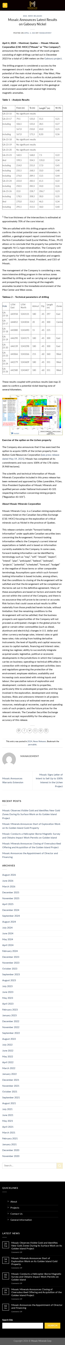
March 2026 (8, 886)
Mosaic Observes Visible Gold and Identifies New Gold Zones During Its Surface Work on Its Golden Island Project (31, 814)
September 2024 (11, 916)
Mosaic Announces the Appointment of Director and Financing (30, 855)
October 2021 (9, 1091)
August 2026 (9, 875)
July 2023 (7, 986)
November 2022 (10, 1027)
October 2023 (9, 969)
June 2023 (7, 992)
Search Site (7, 1320)
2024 (25, 16)
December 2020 (10, 1150)
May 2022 (7, 1056)
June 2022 (7, 1050)
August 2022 (9, 1039)
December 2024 (10, 910)
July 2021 (7, 1109)
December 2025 (10, 892)
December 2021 (10, 1080)
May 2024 (7, 939)
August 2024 (9, 922)
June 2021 (7, 1115)
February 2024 (10, 951)
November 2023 (10, 963)
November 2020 (10, 1156)
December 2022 (10, 1021)
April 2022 (7, 1062)
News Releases (35, 16)
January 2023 (9, 1015)
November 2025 (10, 898)
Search (52, 1326)
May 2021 (7, 1121)
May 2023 (7, 998)
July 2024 (7, 928)
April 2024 (7, 945)
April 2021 (7, 1127)
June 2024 (7, 933)
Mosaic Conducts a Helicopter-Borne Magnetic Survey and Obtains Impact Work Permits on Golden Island (31, 836)
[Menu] (5, 5)
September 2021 (11, 1097)
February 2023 (10, 1009)
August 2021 (9, 1103)
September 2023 (11, 974)
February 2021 (10, 1138)
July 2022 (7, 1045)
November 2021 (10, 1086)
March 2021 (8, 1132)
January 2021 (9, 1144)
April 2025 (7, 904)
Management (45, 33)
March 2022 (8, 1068)
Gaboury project (53, 58)
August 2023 (9, 980)
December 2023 (10, 957)
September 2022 (11, 1033)
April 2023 (7, 1004)
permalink (32, 745)
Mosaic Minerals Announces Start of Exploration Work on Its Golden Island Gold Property (31, 826)
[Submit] (60, 1166)
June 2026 (7, 881)
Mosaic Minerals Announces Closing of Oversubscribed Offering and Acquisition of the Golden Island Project (31, 845)
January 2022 (9, 1074)
